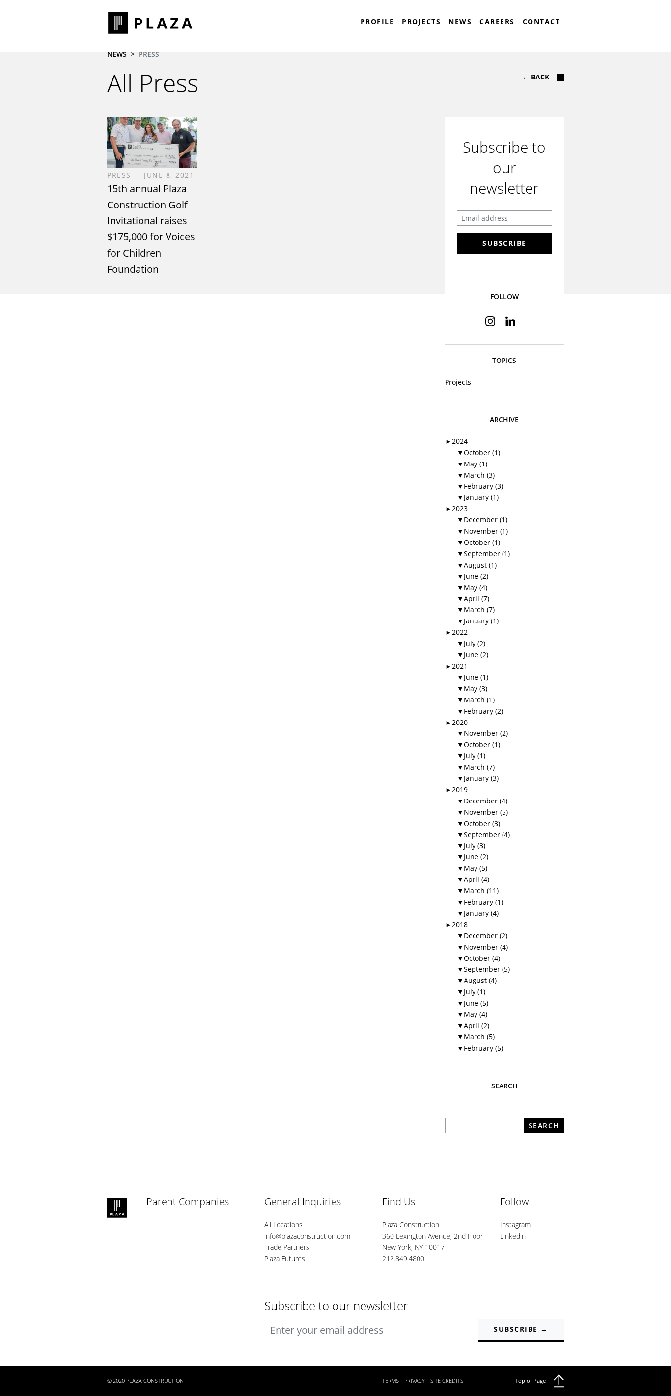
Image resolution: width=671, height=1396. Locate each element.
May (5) (472, 868)
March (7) (476, 609)
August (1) (477, 564)
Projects (421, 21)
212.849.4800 (403, 1258)
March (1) (476, 699)
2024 (456, 441)
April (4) (473, 879)
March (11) (478, 890)
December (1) (482, 519)
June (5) (472, 1003)
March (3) (476, 475)
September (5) (483, 969)
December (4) (482, 800)
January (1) (478, 497)
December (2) (482, 935)
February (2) (480, 711)
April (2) (473, 1025)
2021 (456, 666)
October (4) (478, 958)
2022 (456, 632)
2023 (456, 508)
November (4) (482, 947)
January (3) (478, 778)
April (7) (473, 598)
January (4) (478, 913)
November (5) (482, 812)
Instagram (515, 1224)
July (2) (471, 643)
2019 (456, 789)
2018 (456, 924)
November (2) (482, 733)
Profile (377, 21)
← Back (535, 76)
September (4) (483, 834)
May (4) (472, 587)
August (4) (477, 980)
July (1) (471, 755)
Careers (497, 21)
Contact (541, 21)
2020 (456, 722)
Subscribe (504, 243)
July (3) (471, 845)
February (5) (480, 1048)
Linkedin (513, 1236)
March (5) (476, 1036)
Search (544, 1125)
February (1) (480, 901)
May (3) (472, 688)
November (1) (482, 531)
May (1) (472, 463)
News (460, 21)
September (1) (483, 553)
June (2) (472, 576)
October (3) (478, 823)
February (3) (480, 486)
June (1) (472, 677)
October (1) (478, 452)
